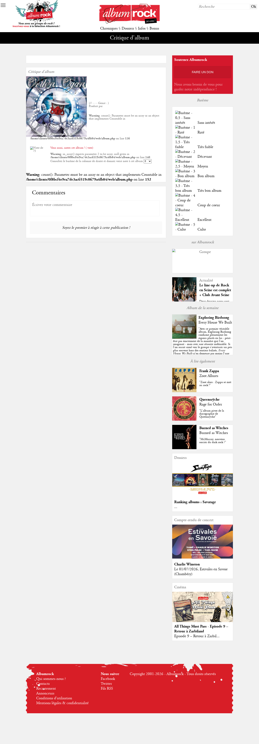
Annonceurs (45, 693)
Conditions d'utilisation (54, 698)
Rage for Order (210, 404)
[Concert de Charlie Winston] (202, 557)
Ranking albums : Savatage (195, 502)
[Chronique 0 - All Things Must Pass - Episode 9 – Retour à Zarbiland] (202, 610)
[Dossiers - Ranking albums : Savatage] (202, 495)
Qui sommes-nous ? (51, 678)
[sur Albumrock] (173, 251)
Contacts (43, 683)
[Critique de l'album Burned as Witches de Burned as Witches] (184, 448)
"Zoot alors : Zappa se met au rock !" (215, 383)
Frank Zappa (209, 371)
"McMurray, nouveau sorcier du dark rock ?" (212, 440)
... (175, 507)
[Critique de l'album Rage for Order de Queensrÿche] (184, 419)
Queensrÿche (209, 399)
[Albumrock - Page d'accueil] (129, 22)
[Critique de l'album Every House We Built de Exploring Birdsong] (184, 337)
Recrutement (46, 688)
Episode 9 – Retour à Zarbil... (197, 636)
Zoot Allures (208, 376)
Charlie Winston (187, 564)
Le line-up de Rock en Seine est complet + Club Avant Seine (215, 290)
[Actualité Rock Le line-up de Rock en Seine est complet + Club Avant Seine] (184, 300)
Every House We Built (215, 322)
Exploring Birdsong (213, 317)
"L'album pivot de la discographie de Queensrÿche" (211, 414)
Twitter (106, 683)
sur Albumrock (202, 242)
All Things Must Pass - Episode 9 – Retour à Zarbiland (201, 629)
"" (202, 346)
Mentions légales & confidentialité (62, 703)
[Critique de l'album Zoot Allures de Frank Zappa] (184, 391)
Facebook (108, 678)
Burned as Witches (213, 428)
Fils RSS (107, 688)
